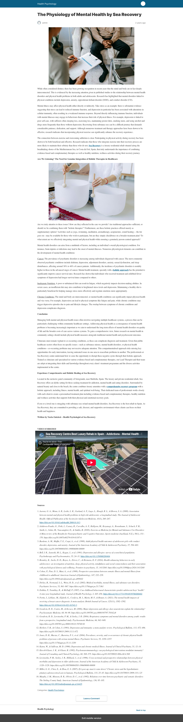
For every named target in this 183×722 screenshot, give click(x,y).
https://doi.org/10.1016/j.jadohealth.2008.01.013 (60, 522)
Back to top (141, 710)
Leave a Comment (91, 698)
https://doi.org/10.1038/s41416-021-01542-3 (58, 605)
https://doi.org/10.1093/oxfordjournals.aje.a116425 (61, 684)
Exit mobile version (91, 718)
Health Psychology (56, 690)
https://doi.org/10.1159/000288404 (95, 556)
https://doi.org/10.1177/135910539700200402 (122, 593)
